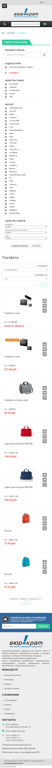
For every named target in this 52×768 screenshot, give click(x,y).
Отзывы (7, 709)
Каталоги (8, 684)
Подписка (43, 626)
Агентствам (8, 680)
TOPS (11, 194)
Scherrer (13, 184)
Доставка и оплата (11, 689)
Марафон (13, 210)
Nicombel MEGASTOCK (13, 763)
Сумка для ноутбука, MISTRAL (18, 443)
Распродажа (14, 90)
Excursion (13, 140)
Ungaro (12, 197)
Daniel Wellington (16, 130)
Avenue (12, 111)
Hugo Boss (13, 149)
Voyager (12, 200)
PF (10, 178)
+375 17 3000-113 (12, 735)
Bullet (11, 114)
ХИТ (11, 97)
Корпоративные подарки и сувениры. (34, 653)
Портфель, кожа (12, 313)
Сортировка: (42, 266)
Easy (11, 137)
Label (11, 159)
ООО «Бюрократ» (10, 700)
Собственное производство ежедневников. (19, 658)
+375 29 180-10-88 (13, 740)
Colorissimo (14, 124)
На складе (13, 84)
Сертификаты (9, 714)
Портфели (22, 33)
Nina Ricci (13, 172)
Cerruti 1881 (14, 121)
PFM (11, 181)
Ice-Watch (13, 153)
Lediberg (13, 165)
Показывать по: (41, 275)
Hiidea (11, 146)
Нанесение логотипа (12, 675)
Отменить (36, 246)
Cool (11, 127)
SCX (11, 188)
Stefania (12, 191)
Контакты (8, 705)
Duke (11, 133)
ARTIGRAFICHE (15, 108)
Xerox (11, 204)
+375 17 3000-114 (12, 738)
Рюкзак (8, 530)
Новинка (13, 87)
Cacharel (13, 118)
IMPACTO (13, 156)
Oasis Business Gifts (17, 175)
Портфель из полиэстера (16, 400)
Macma (12, 169)
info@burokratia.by (18, 731)
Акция (12, 94)
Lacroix (12, 162)
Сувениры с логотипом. (11, 656)
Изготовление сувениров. (31, 656)
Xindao (12, 207)
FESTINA (13, 143)
